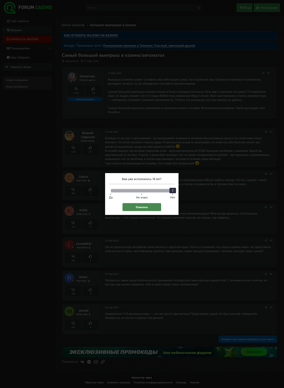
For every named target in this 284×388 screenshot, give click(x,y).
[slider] (172, 190)
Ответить (142, 207)
